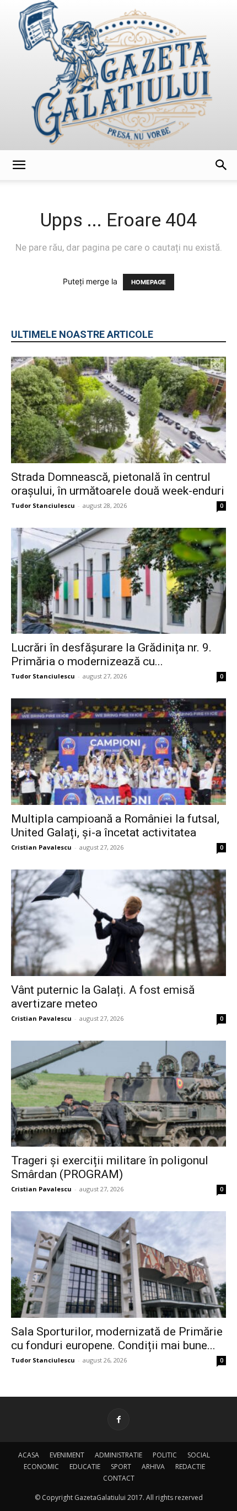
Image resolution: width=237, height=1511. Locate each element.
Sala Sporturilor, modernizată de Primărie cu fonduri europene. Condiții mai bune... (117, 1338)
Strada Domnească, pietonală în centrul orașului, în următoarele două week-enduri (117, 483)
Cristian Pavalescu (41, 847)
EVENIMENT (67, 1455)
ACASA (28, 1455)
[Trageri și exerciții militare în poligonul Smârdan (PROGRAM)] (118, 1094)
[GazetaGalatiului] (118, 75)
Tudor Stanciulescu (43, 505)
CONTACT (118, 1478)
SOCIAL (198, 1455)
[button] (18, 165)
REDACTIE (190, 1466)
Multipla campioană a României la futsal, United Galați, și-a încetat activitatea (115, 825)
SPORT (121, 1466)
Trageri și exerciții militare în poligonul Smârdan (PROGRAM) (109, 1167)
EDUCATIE (84, 1466)
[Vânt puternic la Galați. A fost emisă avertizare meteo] (118, 923)
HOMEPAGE (148, 282)
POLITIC (165, 1455)
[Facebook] (118, 1419)
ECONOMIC (41, 1466)
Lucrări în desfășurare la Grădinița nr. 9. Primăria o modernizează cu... (111, 654)
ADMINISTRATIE (118, 1455)
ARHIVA (153, 1466)
